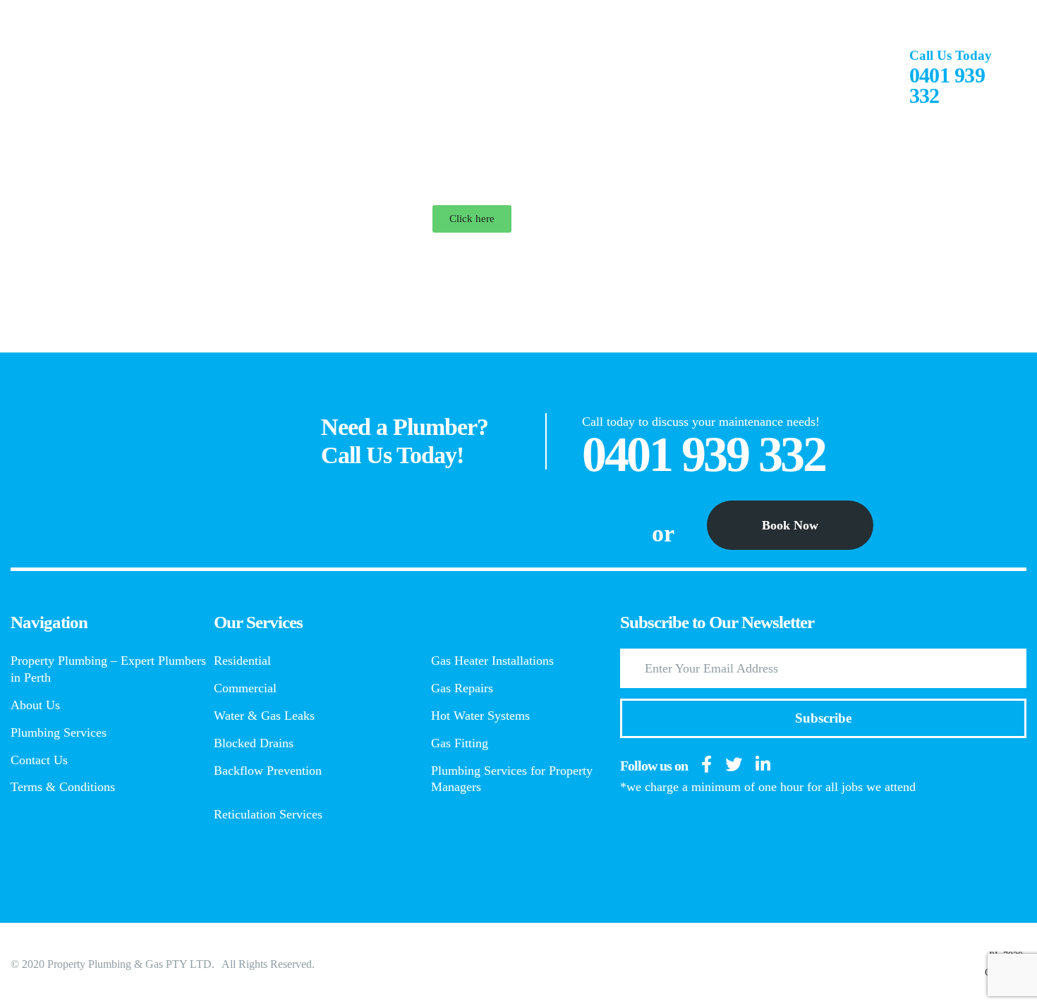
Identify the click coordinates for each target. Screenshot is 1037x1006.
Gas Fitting (459, 743)
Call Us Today (950, 55)
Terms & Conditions (63, 787)
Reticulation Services (268, 814)
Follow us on (654, 765)
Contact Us (719, 77)
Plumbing (370, 72)
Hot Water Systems (480, 716)
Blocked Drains (253, 743)
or (663, 533)
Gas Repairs (462, 688)
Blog (808, 72)
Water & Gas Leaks (264, 716)
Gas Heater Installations (492, 661)
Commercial (245, 688)
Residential (242, 661)
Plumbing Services (476, 77)
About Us (275, 77)
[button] (471, 219)
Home (194, 72)
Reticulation (603, 72)
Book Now (790, 525)
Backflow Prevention (268, 770)
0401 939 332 (947, 85)
